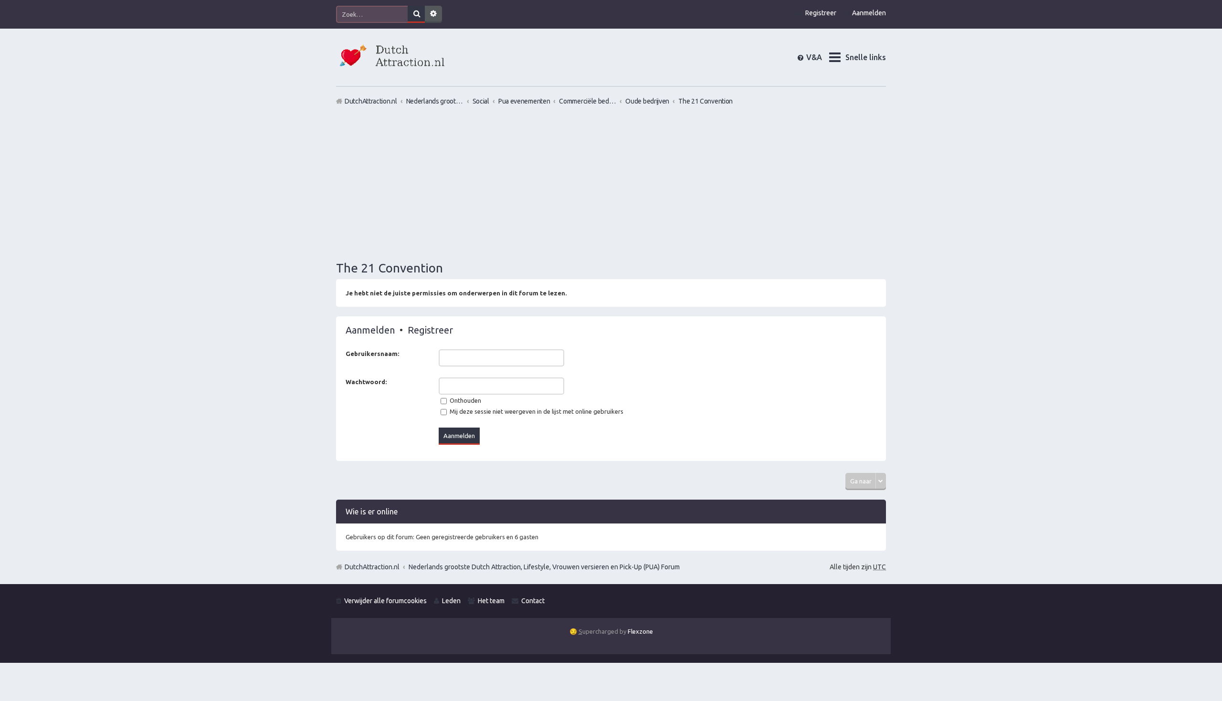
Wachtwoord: (366, 381)
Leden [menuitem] (451, 601)
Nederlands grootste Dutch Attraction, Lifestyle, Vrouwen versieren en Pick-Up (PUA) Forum (544, 567)
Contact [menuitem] (533, 601)
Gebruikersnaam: (372, 353)
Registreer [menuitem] (820, 13)
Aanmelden (370, 329)
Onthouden (464, 400)
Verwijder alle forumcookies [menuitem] (385, 601)
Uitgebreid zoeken (433, 14)
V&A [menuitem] (822, 57)
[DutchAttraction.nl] (391, 57)
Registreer (430, 329)
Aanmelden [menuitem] (869, 13)
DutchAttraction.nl (372, 567)
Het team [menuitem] (491, 601)
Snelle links (865, 57)
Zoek (416, 14)
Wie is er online (372, 511)
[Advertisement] (611, 183)
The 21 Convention (389, 268)
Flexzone (640, 631)
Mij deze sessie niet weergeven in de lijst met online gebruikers (535, 411)
